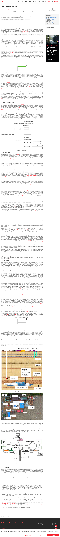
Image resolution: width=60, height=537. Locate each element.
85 (28, 307)
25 (19, 107)
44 (27, 175)
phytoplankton (6, 270)
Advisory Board (40, 523)
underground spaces (5, 99)
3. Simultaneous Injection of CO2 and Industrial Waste (52, 31)
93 (7, 314)
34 (23, 156)
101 (13, 334)
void (27, 190)
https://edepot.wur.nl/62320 (26, 498)
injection (11, 52)
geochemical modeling (32, 175)
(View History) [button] (54, 22)
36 (10, 158)
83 (25, 306)
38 (9, 164)
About (43, 1)
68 (9, 258)
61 (29, 240)
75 (22, 294)
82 (12, 306)
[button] (8, 9)
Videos (22, 1)
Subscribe (3, 528)
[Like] (3, 9)
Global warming (25, 31)
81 (41, 303)
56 (17, 229)
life (17, 287)
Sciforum (53, 522)
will (20, 288)
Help (38, 525)
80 (40, 303)
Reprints (34, 1)
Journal (30, 1)
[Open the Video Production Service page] (56, 526)
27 (2, 109)
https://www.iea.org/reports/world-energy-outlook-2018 (34, 504)
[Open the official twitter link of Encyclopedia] (10, 528)
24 (1, 98)
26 (1, 109)
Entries (18, 1)
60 (28, 240)
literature (22, 104)
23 (1, 88)
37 (8, 164)
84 (32, 306)
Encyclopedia (54, 528)
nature (18, 154)
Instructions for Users (41, 524)
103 (38, 341)
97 (28, 317)
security (30, 86)
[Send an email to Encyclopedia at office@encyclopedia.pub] (8, 528)
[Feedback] (56, 529)
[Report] (13, 9)
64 (42, 241)
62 (30, 240)
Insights (39, 1)
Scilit (52, 525)
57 (27, 229)
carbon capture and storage (26, 46)
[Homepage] (3, 1)
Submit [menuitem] (56, 1)
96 (4, 315)
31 (25, 116)
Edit (19, 6)
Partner (39, 528)
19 (23, 59)
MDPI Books (54, 523)
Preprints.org (54, 524)
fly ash (27, 311)
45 (36, 175)
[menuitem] (53, 1)
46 (5, 176)
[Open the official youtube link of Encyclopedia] (14, 528)
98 (40, 328)
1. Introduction (48, 28)
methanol (8, 82)
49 (21, 194)
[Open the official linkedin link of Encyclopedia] (12, 528)
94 (15, 314)
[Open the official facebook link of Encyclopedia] (16, 528)
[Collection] (1, 9)
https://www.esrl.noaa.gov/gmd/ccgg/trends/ (8, 503)
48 (30, 184)
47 (21, 177)
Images (26, 1)
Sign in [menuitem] (49, 1)
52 (15, 206)
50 (22, 195)
